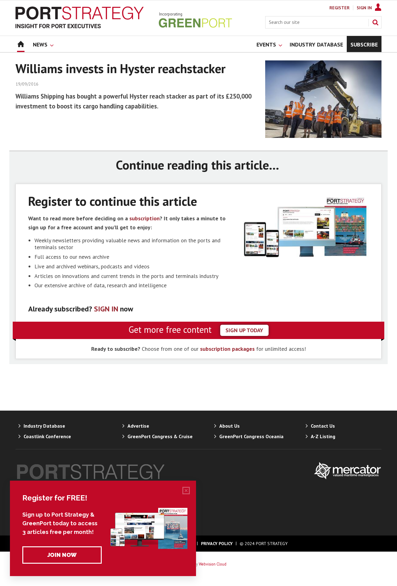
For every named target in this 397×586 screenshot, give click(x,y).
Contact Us (323, 426)
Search (375, 22)
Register (339, 7)
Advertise (138, 426)
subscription (144, 218)
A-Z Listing (323, 436)
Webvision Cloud (212, 564)
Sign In (364, 7)
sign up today (244, 330)
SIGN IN (106, 309)
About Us (229, 426)
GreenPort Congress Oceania (251, 436)
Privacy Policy (217, 543)
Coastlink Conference (47, 436)
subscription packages (227, 348)
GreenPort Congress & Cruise (160, 436)
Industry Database (44, 426)
